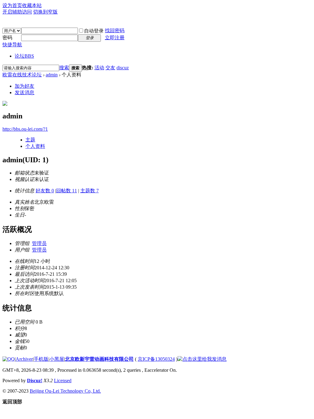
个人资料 (35, 146)
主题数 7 (89, 190)
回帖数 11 (66, 190)
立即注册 (114, 37)
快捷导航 (12, 44)
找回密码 (114, 30)
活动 (99, 67)
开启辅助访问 (17, 11)
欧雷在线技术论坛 (22, 74)
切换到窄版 (45, 11)
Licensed (62, 380)
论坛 (24, 56)
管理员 (39, 243)
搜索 (64, 67)
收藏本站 (32, 5)
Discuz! (34, 380)
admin (52, 74)
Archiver (24, 359)
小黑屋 (56, 359)
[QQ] (8, 359)
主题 (30, 139)
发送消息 (24, 92)
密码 (7, 37)
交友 (110, 67)
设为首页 (12, 5)
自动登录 (94, 30)
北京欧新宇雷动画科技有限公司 (99, 359)
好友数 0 (45, 190)
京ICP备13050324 (156, 359)
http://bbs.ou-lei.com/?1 (25, 129)
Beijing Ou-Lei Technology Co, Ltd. (65, 391)
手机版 (41, 359)
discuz (123, 67)
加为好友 (24, 86)
